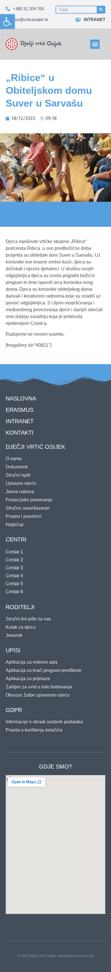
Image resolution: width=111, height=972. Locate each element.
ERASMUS (19, 410)
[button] (7, 21)
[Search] (101, 9)
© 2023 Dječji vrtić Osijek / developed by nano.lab (55, 956)
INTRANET (20, 421)
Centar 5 (14, 583)
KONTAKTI (20, 432)
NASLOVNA (21, 398)
